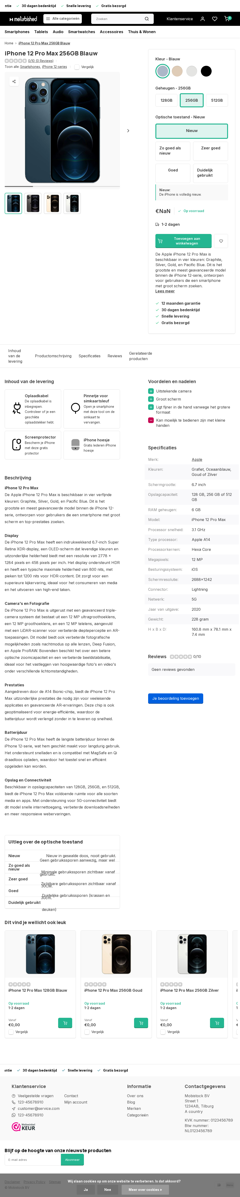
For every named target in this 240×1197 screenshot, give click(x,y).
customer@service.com (39, 1108)
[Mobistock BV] (23, 19)
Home (9, 43)
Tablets (41, 31)
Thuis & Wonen (142, 31)
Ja (86, 1190)
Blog (131, 1102)
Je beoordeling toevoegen (175, 698)
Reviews (115, 356)
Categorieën (137, 1115)
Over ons (135, 1095)
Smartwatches (81, 31)
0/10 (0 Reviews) (40, 61)
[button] (128, 130)
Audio (58, 31)
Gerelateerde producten (140, 356)
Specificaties (90, 356)
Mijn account (75, 1102)
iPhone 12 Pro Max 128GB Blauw (37, 990)
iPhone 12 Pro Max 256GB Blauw (44, 43)
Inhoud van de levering (15, 356)
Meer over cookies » (145, 1190)
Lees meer (165, 291)
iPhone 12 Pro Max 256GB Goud (113, 990)
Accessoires (111, 31)
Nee (107, 1190)
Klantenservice (180, 18)
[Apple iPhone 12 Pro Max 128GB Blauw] (40, 954)
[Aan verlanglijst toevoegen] (68, 937)
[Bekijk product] (65, 1023)
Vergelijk (87, 67)
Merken (134, 1108)
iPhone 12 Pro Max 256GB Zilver (189, 990)
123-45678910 (30, 1102)
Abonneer (72, 1160)
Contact (71, 1095)
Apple (197, 459)
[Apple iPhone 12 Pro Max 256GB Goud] (116, 954)
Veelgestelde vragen (35, 1095)
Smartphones (17, 31)
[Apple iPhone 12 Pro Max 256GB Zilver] (192, 954)
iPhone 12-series (54, 67)
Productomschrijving (53, 356)
